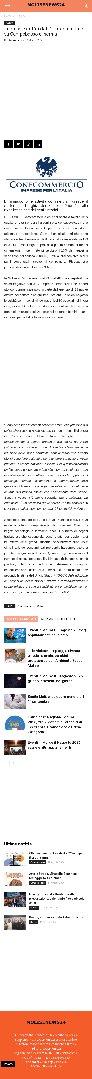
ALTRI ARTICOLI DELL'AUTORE (61, 619)
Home (8, 16)
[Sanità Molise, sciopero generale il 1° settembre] (15, 701)
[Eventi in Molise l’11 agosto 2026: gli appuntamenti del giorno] (15, 635)
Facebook (50, 1066)
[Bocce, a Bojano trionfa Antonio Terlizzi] (15, 922)
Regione (21, 16)
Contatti (32, 1062)
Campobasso (37, 862)
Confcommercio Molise (31, 606)
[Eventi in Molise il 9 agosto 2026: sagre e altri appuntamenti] (15, 747)
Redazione (15, 40)
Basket (34, 907)
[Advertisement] (46, 92)
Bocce (33, 921)
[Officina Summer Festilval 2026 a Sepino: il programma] (15, 858)
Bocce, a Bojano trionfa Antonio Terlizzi (57, 917)
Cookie (61, 1062)
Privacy (47, 1062)
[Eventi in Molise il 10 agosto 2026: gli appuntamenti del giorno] (15, 681)
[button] (86, 6)
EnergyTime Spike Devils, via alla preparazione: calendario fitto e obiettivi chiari (57, 899)
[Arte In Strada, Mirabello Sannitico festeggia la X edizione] (15, 879)
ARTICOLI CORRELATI (21, 619)
